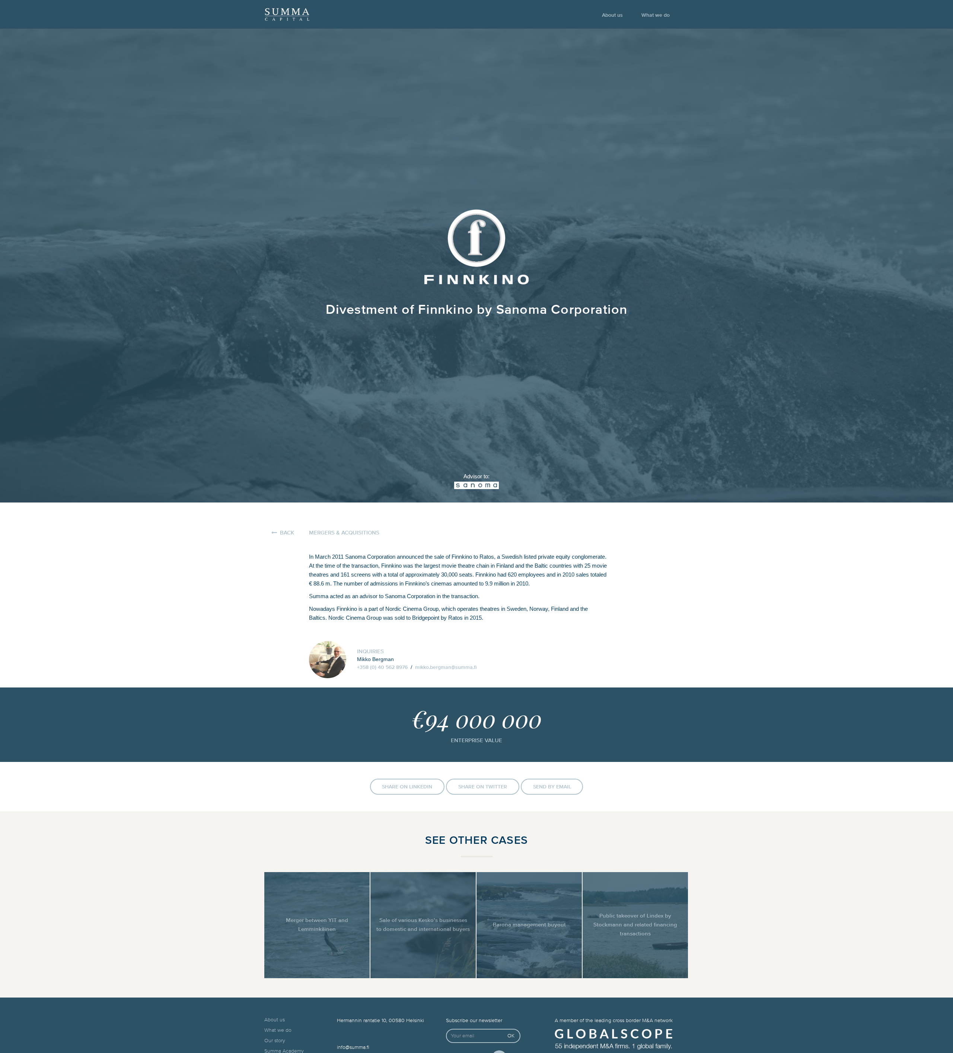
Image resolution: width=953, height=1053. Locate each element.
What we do (655, 15)
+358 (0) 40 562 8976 (382, 667)
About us (612, 15)
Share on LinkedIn (407, 786)
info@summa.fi (353, 1047)
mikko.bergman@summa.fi (446, 667)
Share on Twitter (482, 786)
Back (287, 533)
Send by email (552, 786)
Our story (274, 1040)
